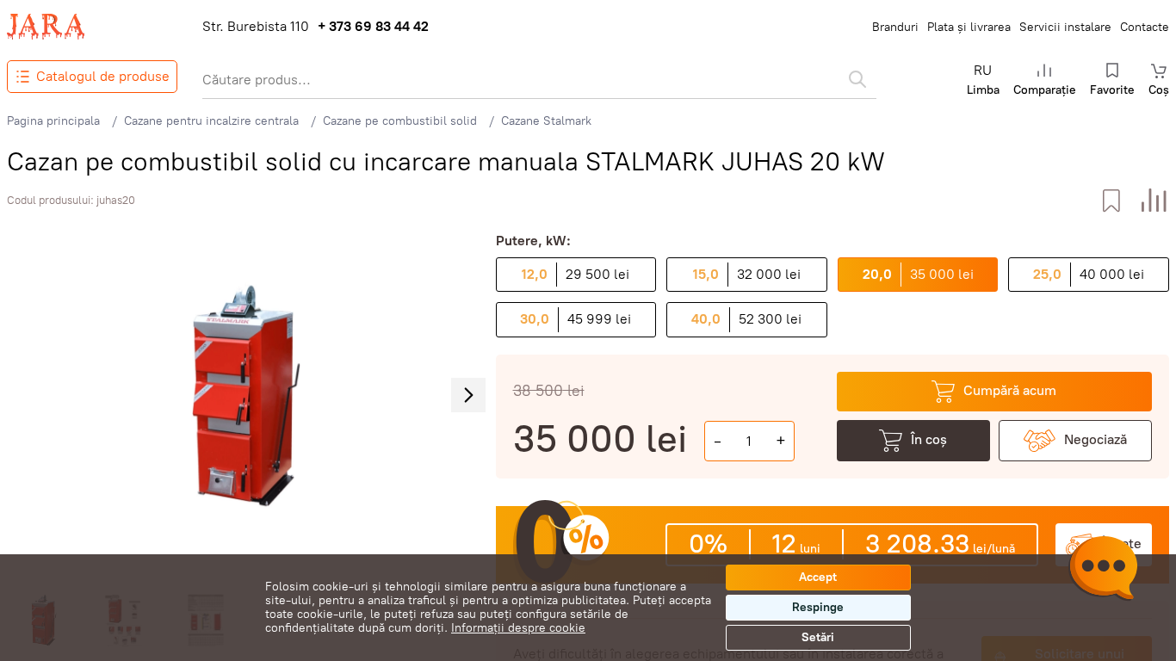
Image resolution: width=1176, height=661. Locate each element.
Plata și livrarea (969, 27)
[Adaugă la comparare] (1154, 201)
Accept (818, 577)
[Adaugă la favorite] (1111, 201)
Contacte (1144, 27)
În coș (929, 439)
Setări (818, 637)
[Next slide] (468, 395)
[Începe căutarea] (857, 79)
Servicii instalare (1065, 27)
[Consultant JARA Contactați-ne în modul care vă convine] (1102, 570)
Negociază (1095, 439)
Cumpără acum (1009, 390)
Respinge (818, 607)
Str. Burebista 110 (255, 26)
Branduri (895, 27)
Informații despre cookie (518, 628)
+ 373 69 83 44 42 (373, 26)
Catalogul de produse (103, 76)
